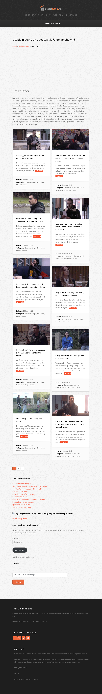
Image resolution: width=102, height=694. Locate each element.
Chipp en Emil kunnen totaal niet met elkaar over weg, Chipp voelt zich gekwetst (69, 424)
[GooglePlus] (19, 638)
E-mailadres (16, 539)
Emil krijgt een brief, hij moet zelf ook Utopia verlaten (30, 157)
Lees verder (39, 171)
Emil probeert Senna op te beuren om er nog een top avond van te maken (70, 158)
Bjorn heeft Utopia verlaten (21, 505)
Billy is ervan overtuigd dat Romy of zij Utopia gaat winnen (69, 294)
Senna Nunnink (60, 190)
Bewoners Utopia (23, 46)
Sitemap (16, 673)
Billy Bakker (80, 319)
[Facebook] (15, 638)
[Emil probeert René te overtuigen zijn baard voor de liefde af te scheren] (31, 334)
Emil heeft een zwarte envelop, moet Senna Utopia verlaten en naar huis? (68, 227)
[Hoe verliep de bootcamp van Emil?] (31, 403)
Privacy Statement (20, 668)
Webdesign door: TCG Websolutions (26, 679)
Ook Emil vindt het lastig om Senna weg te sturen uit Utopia (29, 220)
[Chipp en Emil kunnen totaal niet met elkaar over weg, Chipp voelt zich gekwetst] (70, 405)
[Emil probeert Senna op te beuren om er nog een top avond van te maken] (70, 139)
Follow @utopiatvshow (20, 519)
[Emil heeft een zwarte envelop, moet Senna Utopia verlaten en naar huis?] (70, 208)
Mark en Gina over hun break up (23, 502)
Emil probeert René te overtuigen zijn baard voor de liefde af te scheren (30, 353)
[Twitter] (24, 638)
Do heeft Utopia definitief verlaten (23, 494)
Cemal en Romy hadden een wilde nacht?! (26, 489)
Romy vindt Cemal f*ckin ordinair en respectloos (28, 499)
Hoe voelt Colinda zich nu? (21, 484)
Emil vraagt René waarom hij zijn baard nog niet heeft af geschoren (30, 285)
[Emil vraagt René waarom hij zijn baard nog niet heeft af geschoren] (31, 268)
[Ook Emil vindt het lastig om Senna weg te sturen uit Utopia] (31, 203)
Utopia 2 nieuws (21, 185)
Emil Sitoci (40, 182)
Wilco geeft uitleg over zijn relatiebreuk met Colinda (29, 486)
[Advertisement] (51, 68)
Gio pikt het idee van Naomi (21, 507)
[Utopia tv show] (51, 12)
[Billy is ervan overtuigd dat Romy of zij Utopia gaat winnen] (70, 277)
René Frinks (20, 385)
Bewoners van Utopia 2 (20, 497)
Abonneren (19, 550)
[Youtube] (28, 638)
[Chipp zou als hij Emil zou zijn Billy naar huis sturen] (70, 340)
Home (14, 46)
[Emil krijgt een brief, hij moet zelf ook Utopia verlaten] (31, 139)
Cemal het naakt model (20, 492)
